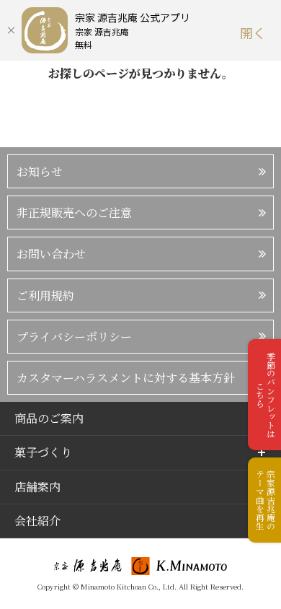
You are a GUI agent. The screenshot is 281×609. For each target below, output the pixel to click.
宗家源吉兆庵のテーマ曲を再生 (265, 500)
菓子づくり (43, 452)
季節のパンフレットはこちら (265, 394)
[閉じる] (10, 30)
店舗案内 (37, 486)
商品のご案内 (49, 418)
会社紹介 (37, 520)
